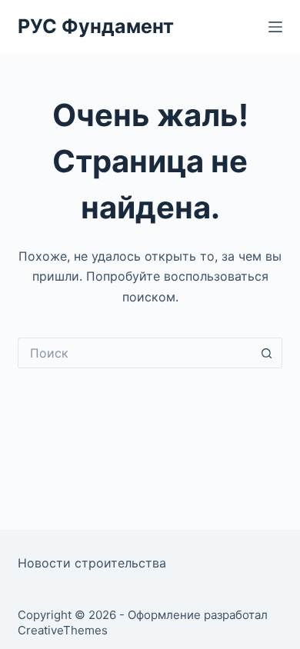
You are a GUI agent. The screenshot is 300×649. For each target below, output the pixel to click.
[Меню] (275, 27)
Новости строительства (92, 563)
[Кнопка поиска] (267, 353)
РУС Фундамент (96, 26)
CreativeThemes (63, 630)
